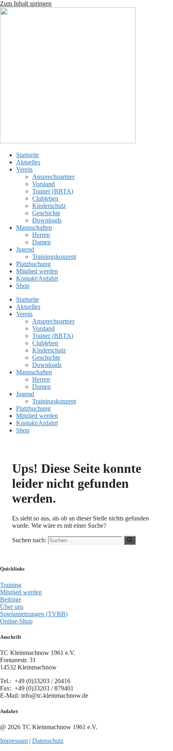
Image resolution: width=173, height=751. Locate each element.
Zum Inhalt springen (25, 3)
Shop (22, 285)
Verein (24, 169)
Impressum (14, 740)
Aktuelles (28, 162)
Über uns (11, 606)
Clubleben (45, 198)
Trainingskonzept (54, 256)
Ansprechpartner (53, 176)
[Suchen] (130, 540)
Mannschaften (34, 227)
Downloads (47, 220)
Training (10, 584)
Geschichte (46, 213)
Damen (41, 242)
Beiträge (10, 599)
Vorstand (43, 183)
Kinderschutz (49, 205)
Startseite (27, 154)
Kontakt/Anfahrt (37, 278)
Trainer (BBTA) (52, 191)
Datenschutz (48, 740)
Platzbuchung (33, 263)
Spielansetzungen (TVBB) (34, 613)
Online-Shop (16, 621)
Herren (41, 234)
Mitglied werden (37, 271)
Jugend (25, 249)
